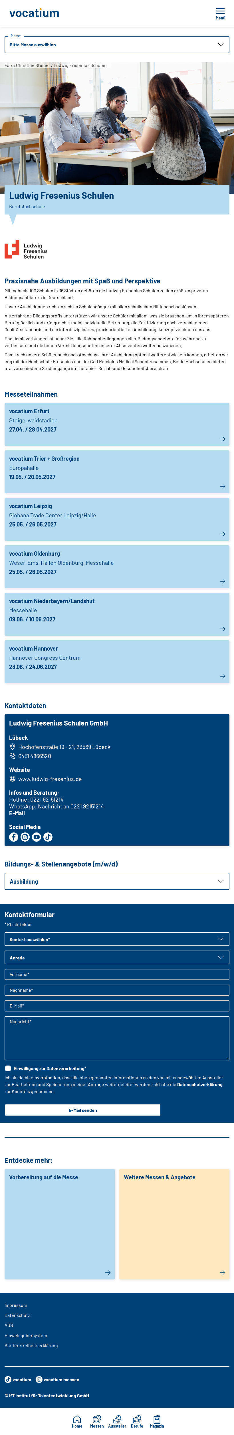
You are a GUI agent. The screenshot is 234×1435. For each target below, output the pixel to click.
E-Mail (17, 813)
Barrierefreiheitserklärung (31, 1345)
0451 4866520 (34, 755)
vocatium (22, 1379)
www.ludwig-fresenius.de (50, 778)
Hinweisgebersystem (26, 1335)
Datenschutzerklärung (200, 1084)
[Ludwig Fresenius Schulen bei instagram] (25, 837)
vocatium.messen (61, 1379)
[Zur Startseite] (47, 13)
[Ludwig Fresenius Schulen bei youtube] (36, 837)
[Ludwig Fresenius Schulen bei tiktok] (48, 837)
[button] (117, 45)
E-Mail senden (83, 1110)
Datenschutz (17, 1315)
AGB (9, 1325)
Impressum (16, 1305)
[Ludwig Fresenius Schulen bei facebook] (13, 837)
